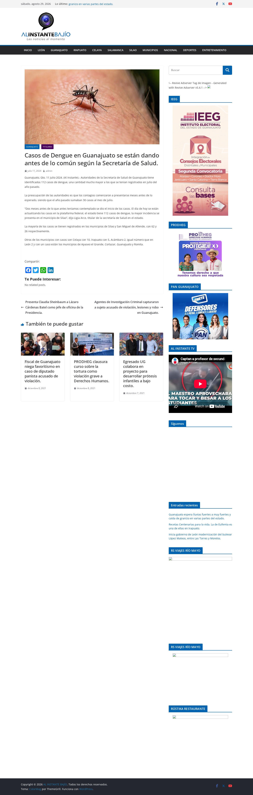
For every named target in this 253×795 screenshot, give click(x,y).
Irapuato (80, 50)
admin (49, 170)
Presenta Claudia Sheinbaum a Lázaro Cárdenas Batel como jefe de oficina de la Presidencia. (54, 307)
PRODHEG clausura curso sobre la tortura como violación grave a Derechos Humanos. (91, 371)
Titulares (47, 146)
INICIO (28, 50)
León (41, 50)
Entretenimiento (214, 50)
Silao (133, 50)
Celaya (97, 50)
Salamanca (115, 50)
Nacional (170, 50)
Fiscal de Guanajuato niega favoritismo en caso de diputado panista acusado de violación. (42, 371)
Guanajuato (59, 50)
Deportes (189, 50)
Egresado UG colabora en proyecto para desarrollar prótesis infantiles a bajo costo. (140, 373)
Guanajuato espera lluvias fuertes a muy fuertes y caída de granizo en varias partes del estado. (105, 5)
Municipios (150, 50)
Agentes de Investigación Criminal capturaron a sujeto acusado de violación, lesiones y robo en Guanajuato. (126, 307)
